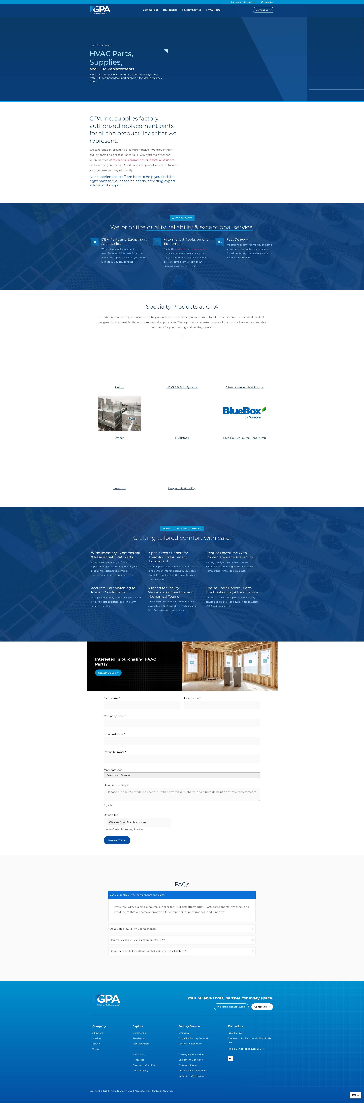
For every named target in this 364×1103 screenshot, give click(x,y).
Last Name (192, 698)
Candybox (168, 1091)
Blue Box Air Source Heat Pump (244, 437)
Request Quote (117, 840)
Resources (249, 2)
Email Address (114, 734)
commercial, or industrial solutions (151, 160)
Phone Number (115, 752)
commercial (198, 249)
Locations (269, 2)
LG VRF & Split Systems (182, 387)
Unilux (119, 387)
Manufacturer (113, 770)
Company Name (116, 716)
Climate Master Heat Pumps (245, 387)
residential (120, 160)
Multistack (182, 437)
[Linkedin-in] (230, 1058)
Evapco (119, 437)
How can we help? (116, 785)
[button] (108, 673)
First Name (112, 698)
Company (236, 2)
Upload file (111, 815)
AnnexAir (119, 488)
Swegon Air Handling (182, 488)
